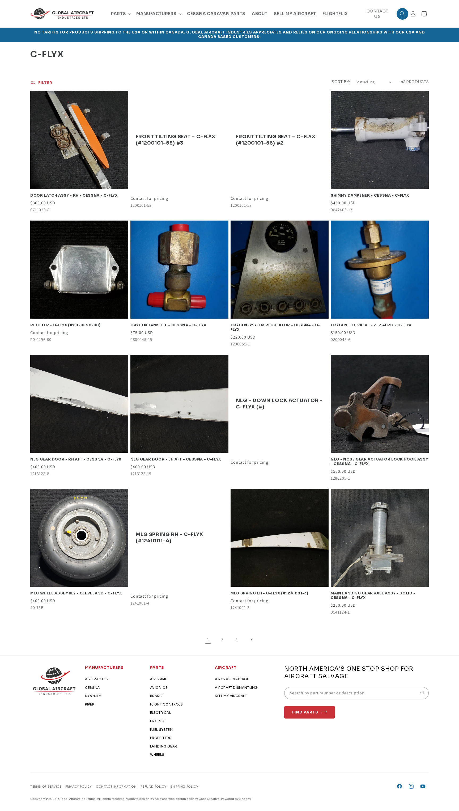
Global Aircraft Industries (76, 799)
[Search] (422, 693)
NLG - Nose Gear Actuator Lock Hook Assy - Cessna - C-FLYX (379, 461)
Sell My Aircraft (231, 696)
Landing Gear (163, 746)
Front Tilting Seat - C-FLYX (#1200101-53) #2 (276, 140)
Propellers (161, 738)
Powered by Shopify (236, 799)
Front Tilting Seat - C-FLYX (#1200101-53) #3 (175, 140)
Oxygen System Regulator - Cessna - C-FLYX (275, 327)
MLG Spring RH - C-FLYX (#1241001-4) (169, 537)
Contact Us (377, 14)
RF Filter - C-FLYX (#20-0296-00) (65, 325)
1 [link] (208, 639)
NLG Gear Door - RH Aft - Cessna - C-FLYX (75, 459)
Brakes (157, 696)
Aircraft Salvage (232, 679)
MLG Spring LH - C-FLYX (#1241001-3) (269, 593)
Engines (158, 721)
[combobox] (356, 693)
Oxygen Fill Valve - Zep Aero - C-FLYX (371, 325)
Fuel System (161, 730)
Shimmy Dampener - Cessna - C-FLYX (370, 195)
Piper (89, 704)
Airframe (158, 679)
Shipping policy (184, 786)
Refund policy (153, 786)
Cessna (92, 688)
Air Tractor (97, 679)
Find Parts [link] (305, 712)
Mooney (93, 696)
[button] (120, 14)
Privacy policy (78, 786)
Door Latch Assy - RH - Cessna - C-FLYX (74, 195)
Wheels (157, 755)
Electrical (160, 713)
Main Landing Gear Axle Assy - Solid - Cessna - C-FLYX (373, 595)
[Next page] (251, 640)
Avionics (159, 688)
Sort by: (341, 81)
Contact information (116, 786)
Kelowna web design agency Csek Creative (187, 799)
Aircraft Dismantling (236, 688)
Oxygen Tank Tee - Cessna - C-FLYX (168, 325)
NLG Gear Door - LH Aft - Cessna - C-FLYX (175, 459)
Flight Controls (166, 704)
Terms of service (45, 786)
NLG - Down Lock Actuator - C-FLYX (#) (279, 403)
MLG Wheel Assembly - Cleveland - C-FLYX (76, 593)
